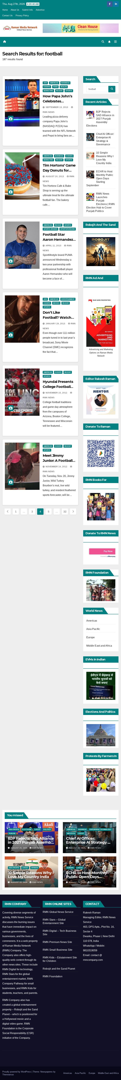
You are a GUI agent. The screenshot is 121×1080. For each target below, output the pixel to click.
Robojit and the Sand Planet (59, 968)
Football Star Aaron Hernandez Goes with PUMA (58, 239)
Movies (56, 303)
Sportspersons (67, 229)
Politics (47, 829)
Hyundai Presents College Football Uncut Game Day (58, 387)
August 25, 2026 (19, 848)
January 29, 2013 (56, 324)
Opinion (34, 868)
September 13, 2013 (57, 107)
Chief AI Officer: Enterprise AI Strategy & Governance (88, 842)
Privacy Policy (22, 15)
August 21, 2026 (77, 882)
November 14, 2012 (57, 467)
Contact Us (7, 15)
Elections (26, 829)
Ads (45, 83)
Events (47, 87)
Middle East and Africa (99, 645)
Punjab (12, 833)
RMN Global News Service (58, 912)
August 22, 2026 (19, 882)
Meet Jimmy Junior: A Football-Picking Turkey (58, 460)
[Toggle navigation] (115, 41)
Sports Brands (50, 229)
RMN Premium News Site (57, 942)
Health (64, 87)
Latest (37, 829)
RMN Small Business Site (57, 949)
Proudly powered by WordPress (17, 1072)
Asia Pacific (93, 629)
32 (64, 511)
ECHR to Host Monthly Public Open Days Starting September (86, 876)
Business (65, 83)
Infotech (71, 833)
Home (5, 10)
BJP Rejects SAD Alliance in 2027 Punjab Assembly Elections (31, 842)
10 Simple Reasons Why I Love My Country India (30, 874)
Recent (59, 91)
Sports (69, 91)
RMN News (37, 848)
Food (55, 87)
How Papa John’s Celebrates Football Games (57, 101)
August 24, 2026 (77, 848)
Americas (54, 83)
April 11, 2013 (54, 246)
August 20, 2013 (55, 176)
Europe (90, 637)
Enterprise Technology (100, 829)
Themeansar (8, 1074)
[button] (103, 41)
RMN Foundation (52, 976)
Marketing (48, 91)
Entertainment (68, 299)
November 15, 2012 (57, 393)
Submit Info (27, 10)
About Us (15, 10)
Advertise (40, 10)
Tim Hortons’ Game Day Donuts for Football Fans (59, 170)
